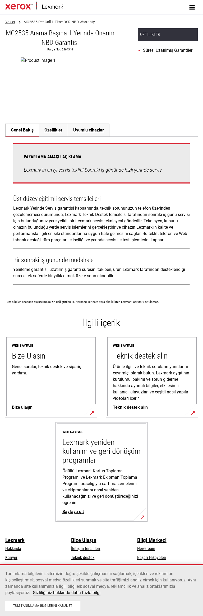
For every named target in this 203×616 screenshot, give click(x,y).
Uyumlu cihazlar (88, 130)
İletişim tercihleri (85, 548)
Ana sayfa (70, 7)
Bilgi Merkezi (152, 540)
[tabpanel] (101, 215)
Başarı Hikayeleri (151, 557)
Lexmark (15, 540)
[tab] (22, 130)
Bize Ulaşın (83, 540)
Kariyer (11, 557)
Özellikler (53, 130)
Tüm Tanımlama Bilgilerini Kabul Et (42, 606)
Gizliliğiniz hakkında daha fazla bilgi (66, 592)
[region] (101, 590)
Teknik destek (82, 557)
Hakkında (13, 548)
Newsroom (146, 548)
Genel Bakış (22, 130)
